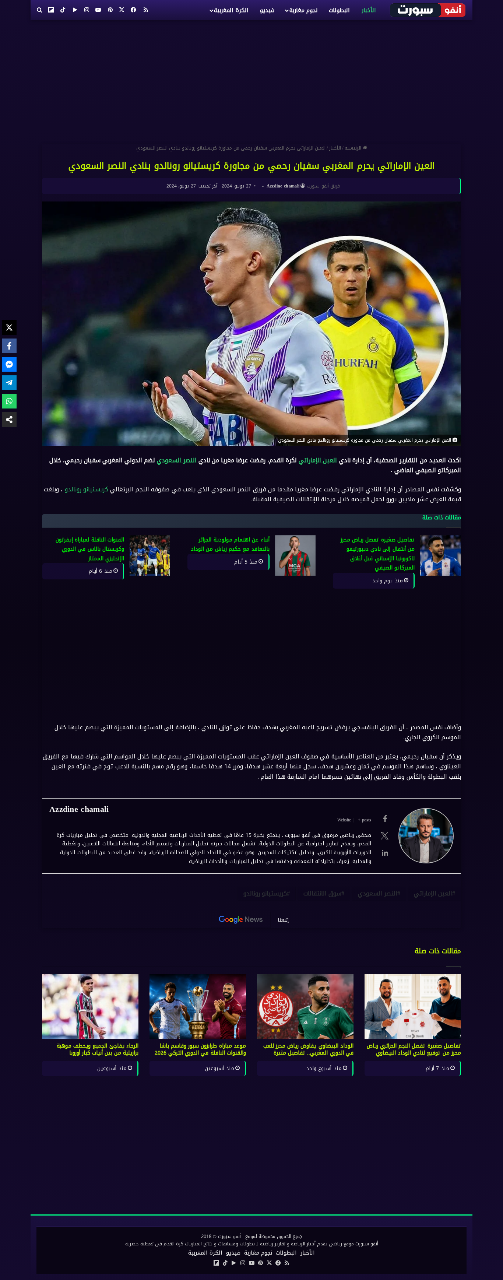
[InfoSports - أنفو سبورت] (428, 10)
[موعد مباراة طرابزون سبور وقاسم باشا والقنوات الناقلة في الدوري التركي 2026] (198, 1006)
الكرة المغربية (231, 10)
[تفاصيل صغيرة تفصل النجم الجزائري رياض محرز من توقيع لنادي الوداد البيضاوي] (413, 1006)
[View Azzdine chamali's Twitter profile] (385, 836)
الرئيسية (354, 147)
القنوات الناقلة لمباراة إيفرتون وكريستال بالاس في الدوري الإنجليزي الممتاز (90, 549)
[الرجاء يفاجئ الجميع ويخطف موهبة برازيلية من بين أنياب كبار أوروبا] (90, 1006)
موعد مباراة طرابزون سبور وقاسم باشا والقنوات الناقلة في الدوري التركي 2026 (200, 1049)
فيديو (267, 10)
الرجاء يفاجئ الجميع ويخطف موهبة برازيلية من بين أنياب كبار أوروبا (97, 1049)
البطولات (339, 10)
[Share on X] (9, 327)
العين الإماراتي (318, 460)
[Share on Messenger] (9, 364)
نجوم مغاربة (303, 10)
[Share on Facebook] (9, 346)
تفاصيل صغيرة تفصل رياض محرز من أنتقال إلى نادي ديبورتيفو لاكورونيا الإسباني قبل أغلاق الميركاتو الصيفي (378, 554)
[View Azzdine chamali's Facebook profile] (385, 819)
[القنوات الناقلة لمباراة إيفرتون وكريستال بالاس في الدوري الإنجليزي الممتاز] (150, 555)
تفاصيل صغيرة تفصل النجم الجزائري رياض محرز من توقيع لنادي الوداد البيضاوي (414, 1049)
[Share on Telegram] (9, 382)
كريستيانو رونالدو (86, 489)
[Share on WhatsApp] (9, 401)
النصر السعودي (176, 460)
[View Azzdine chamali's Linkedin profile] (385, 852)
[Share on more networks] (9, 419)
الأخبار (369, 10)
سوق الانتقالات (322, 893)
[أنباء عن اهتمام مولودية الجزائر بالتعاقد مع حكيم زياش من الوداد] (295, 555)
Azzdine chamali (283, 186)
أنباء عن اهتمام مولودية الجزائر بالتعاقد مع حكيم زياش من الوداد (230, 544)
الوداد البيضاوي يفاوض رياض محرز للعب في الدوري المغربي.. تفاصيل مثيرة (308, 1049)
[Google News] (241, 920)
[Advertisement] (251, 79)
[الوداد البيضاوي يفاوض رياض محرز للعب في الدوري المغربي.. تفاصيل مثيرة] (305, 1006)
